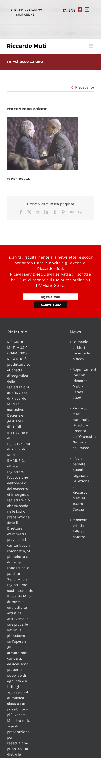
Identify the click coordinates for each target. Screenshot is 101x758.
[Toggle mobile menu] (91, 45)
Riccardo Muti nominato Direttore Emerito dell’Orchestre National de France (82, 428)
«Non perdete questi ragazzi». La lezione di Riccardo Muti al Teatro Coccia (81, 483)
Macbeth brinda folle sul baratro (80, 528)
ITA (64, 10)
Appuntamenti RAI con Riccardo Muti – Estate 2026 (82, 383)
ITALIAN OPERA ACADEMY (25, 10)
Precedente (84, 87)
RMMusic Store (50, 285)
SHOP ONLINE (25, 14)
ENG (72, 10)
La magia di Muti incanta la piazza (81, 350)
